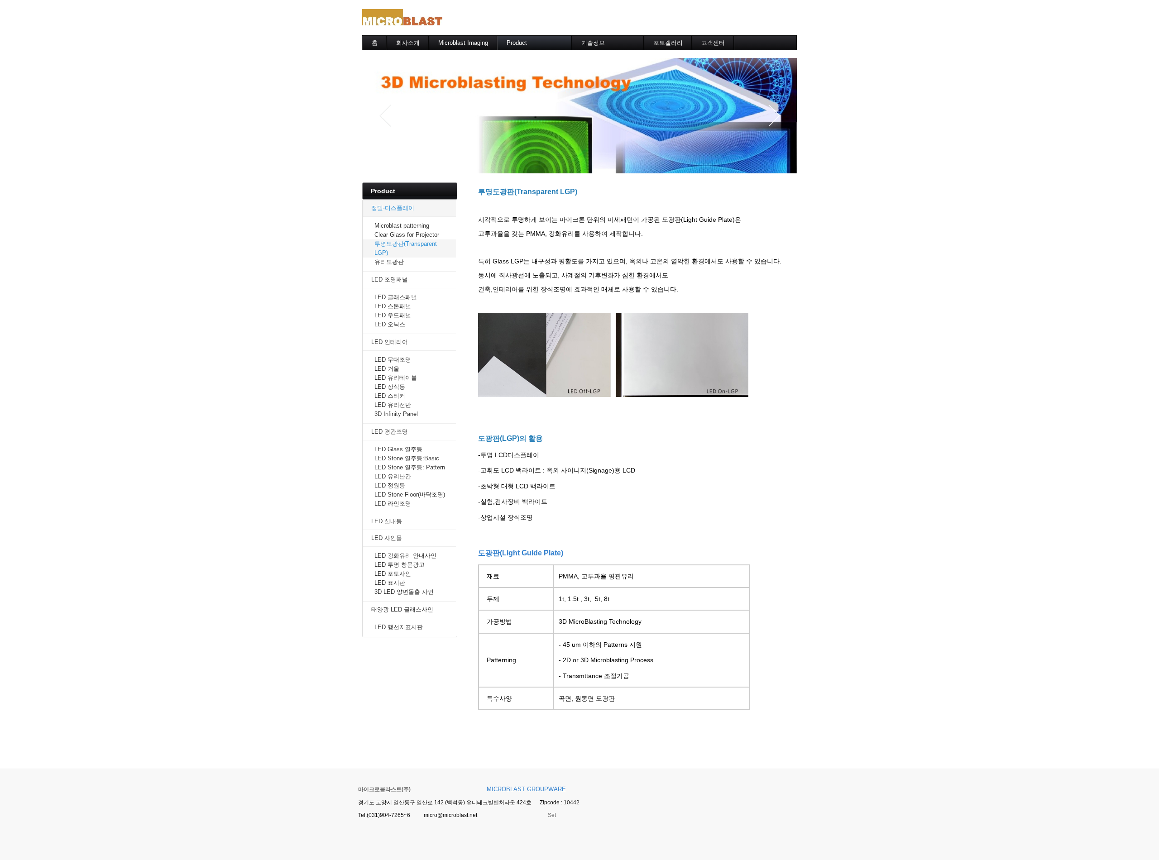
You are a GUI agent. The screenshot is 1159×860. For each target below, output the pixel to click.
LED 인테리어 (389, 342)
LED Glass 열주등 (398, 449)
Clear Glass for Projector (406, 234)
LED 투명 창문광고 (399, 564)
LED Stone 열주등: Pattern (409, 467)
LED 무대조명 (392, 359)
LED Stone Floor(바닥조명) (409, 494)
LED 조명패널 (389, 279)
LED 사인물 (386, 538)
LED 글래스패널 (395, 297)
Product (517, 42)
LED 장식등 (389, 386)
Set (552, 815)
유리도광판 (389, 261)
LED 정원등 (389, 485)
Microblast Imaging (463, 42)
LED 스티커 (389, 395)
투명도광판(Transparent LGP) (405, 248)
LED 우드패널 (392, 315)
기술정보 (593, 42)
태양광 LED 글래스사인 (402, 609)
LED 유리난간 (392, 476)
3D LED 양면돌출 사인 (404, 591)
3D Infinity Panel (396, 414)
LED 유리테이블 (395, 377)
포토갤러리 (668, 42)
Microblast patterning (401, 225)
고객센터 (713, 42)
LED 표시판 (389, 582)
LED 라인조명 (392, 503)
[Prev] (384, 115)
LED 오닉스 (389, 324)
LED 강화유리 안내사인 (405, 555)
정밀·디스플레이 (392, 208)
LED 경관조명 (389, 431)
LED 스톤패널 (392, 306)
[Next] (774, 115)
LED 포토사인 (392, 573)
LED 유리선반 (392, 404)
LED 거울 (386, 368)
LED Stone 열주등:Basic (406, 458)
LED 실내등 (386, 521)
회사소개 (408, 42)
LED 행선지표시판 (398, 627)
